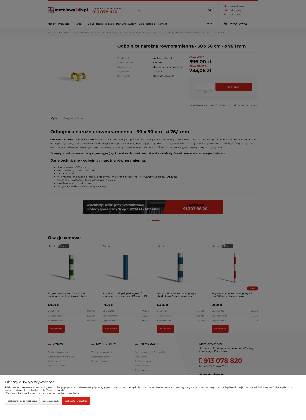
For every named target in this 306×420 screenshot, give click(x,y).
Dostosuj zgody (51, 401)
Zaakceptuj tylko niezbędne (22, 401)
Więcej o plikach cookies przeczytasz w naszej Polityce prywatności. (43, 393)
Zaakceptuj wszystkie (76, 401)
